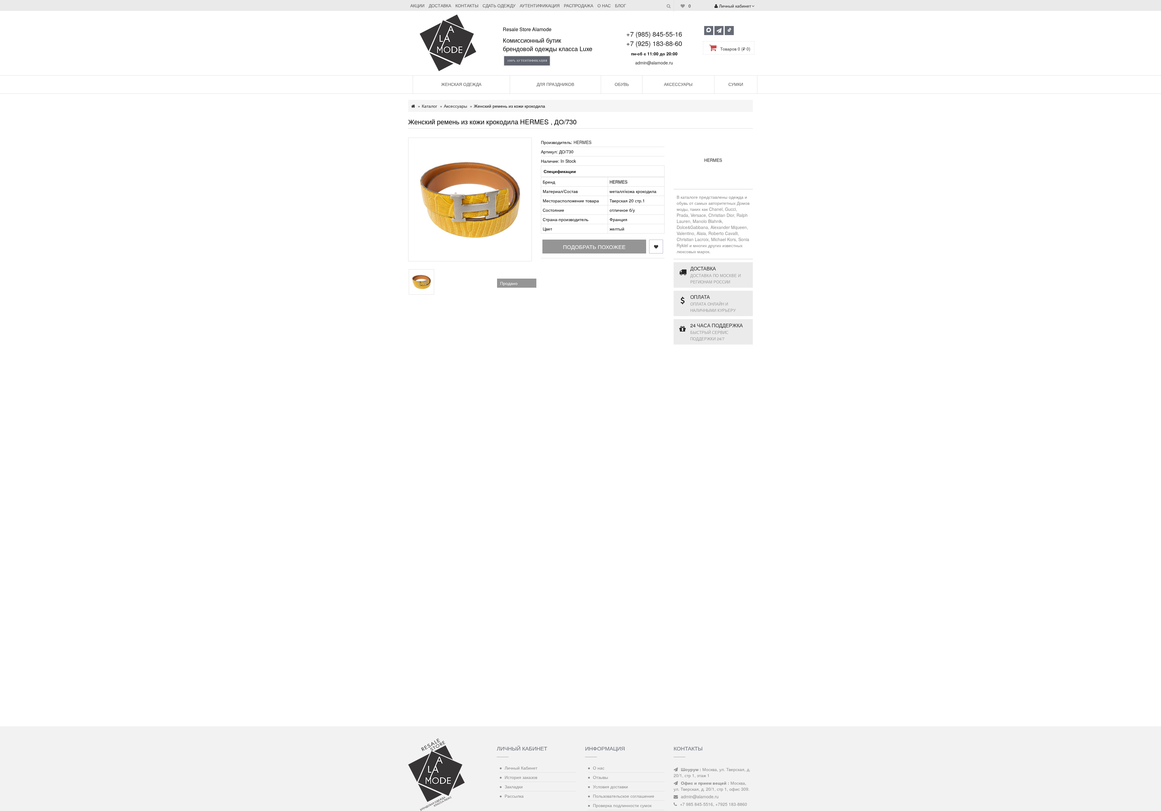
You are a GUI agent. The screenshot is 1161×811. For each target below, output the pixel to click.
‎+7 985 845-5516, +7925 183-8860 (713, 804)
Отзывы (600, 777)
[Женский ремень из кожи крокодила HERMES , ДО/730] (470, 199)
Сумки (735, 84)
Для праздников (555, 84)
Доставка (440, 5)
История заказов (521, 777)
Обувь (622, 84)
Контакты (466, 5)
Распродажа (578, 5)
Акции (417, 5)
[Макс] (708, 30)
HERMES (582, 142)
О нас (604, 5)
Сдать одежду (499, 5)
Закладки (514, 786)
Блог (620, 5)
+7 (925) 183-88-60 (654, 43)
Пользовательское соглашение (623, 796)
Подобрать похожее (594, 246)
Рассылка (514, 796)
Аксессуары (678, 84)
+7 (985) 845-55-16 (654, 33)
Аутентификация (540, 5)
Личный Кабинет (521, 768)
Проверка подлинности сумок (622, 805)
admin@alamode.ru (654, 63)
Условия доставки (610, 786)
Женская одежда (461, 84)
